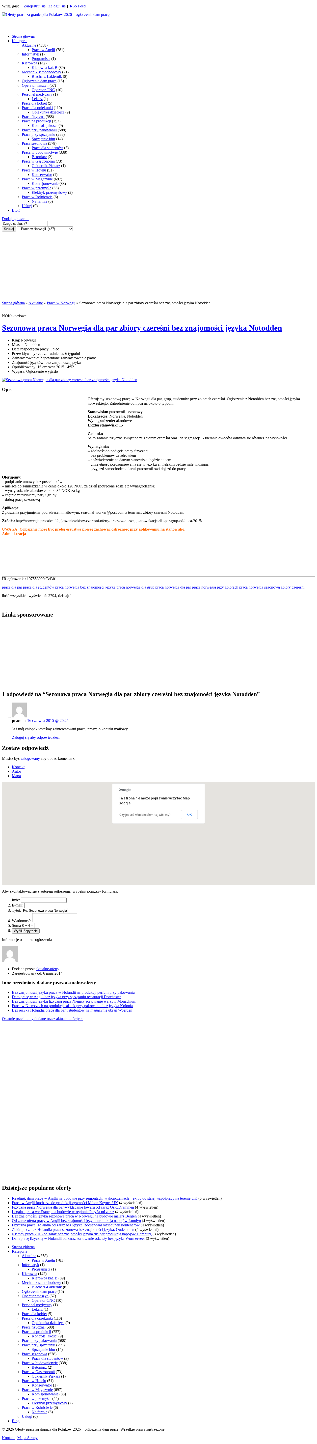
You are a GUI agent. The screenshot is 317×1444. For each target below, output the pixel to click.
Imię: (16, 900)
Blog (16, 210)
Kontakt (8, 1438)
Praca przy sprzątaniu (38, 134)
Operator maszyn (35, 85)
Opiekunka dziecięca (48, 112)
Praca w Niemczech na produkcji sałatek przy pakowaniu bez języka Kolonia (72, 1006)
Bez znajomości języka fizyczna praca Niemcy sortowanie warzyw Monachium (74, 1001)
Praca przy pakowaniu (39, 130)
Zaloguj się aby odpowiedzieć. (36, 737)
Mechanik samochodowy (41, 72)
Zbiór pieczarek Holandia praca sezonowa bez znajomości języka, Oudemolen (73, 1229)
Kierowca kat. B (44, 67)
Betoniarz (39, 157)
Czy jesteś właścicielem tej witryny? (145, 815)
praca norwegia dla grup (135, 587)
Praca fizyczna (33, 116)
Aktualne (29, 45)
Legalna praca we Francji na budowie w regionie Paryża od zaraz (63, 1212)
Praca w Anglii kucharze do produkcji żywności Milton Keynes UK (65, 1203)
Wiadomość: (21, 921)
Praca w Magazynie (37, 179)
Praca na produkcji (36, 121)
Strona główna (23, 36)
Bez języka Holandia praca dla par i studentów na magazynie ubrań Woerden (72, 1010)
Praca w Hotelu (34, 170)
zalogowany (30, 758)
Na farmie (39, 201)
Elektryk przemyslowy (49, 192)
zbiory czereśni (292, 587)
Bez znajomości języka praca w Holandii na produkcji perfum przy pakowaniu (73, 992)
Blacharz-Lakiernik (47, 76)
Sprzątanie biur (43, 139)
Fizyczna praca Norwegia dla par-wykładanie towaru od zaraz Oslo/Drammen (73, 1207)
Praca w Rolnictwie (37, 197)
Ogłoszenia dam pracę (39, 81)
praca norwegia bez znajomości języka (85, 587)
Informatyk (30, 54)
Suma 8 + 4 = (22, 925)
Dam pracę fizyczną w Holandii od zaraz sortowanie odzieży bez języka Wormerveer (78, 1238)
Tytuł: (16, 910)
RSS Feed (78, 6)
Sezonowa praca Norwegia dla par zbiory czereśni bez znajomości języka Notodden (142, 327)
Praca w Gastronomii (38, 161)
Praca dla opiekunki (37, 108)
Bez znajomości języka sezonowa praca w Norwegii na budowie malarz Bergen (74, 1216)
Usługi (27, 206)
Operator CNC (43, 90)
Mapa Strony (27, 1438)
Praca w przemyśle (36, 188)
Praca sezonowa (34, 143)
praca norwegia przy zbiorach (215, 587)
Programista (41, 59)
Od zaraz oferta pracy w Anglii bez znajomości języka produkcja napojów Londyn (76, 1220)
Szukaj (9, 229)
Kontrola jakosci (44, 125)
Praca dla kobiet (34, 103)
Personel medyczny (37, 94)
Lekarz (37, 99)
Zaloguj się (57, 6)
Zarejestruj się (35, 6)
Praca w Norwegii (61, 303)
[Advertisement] (41, 23)
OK (189, 815)
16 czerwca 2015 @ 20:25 (48, 720)
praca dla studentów (38, 587)
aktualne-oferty (47, 969)
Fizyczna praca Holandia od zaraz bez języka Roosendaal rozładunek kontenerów (76, 1225)
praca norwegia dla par (173, 587)
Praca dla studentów (47, 148)
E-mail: (17, 905)
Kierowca (29, 63)
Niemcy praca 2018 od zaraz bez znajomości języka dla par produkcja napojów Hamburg (82, 1234)
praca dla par (12, 587)
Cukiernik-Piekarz (46, 166)
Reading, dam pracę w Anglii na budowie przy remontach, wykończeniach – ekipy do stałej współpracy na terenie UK (104, 1198)
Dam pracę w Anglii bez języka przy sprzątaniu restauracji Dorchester (66, 997)
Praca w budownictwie (40, 152)
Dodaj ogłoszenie (15, 219)
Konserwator (42, 174)
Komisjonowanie (45, 183)
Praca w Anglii (43, 50)
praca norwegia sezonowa (259, 587)
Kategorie (19, 41)
